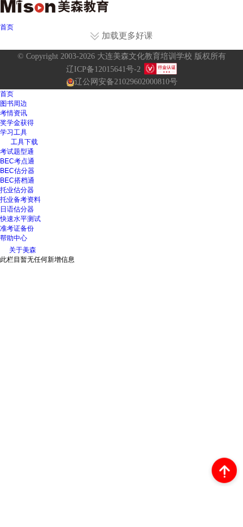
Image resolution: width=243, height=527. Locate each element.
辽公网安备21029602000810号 (126, 81)
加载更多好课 (127, 36)
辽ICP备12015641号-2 (103, 69)
